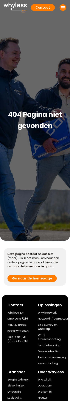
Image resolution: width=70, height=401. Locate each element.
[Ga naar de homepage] (15, 7)
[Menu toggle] (63, 7)
